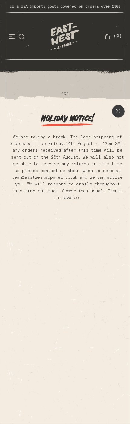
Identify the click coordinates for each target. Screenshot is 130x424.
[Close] (118, 111)
